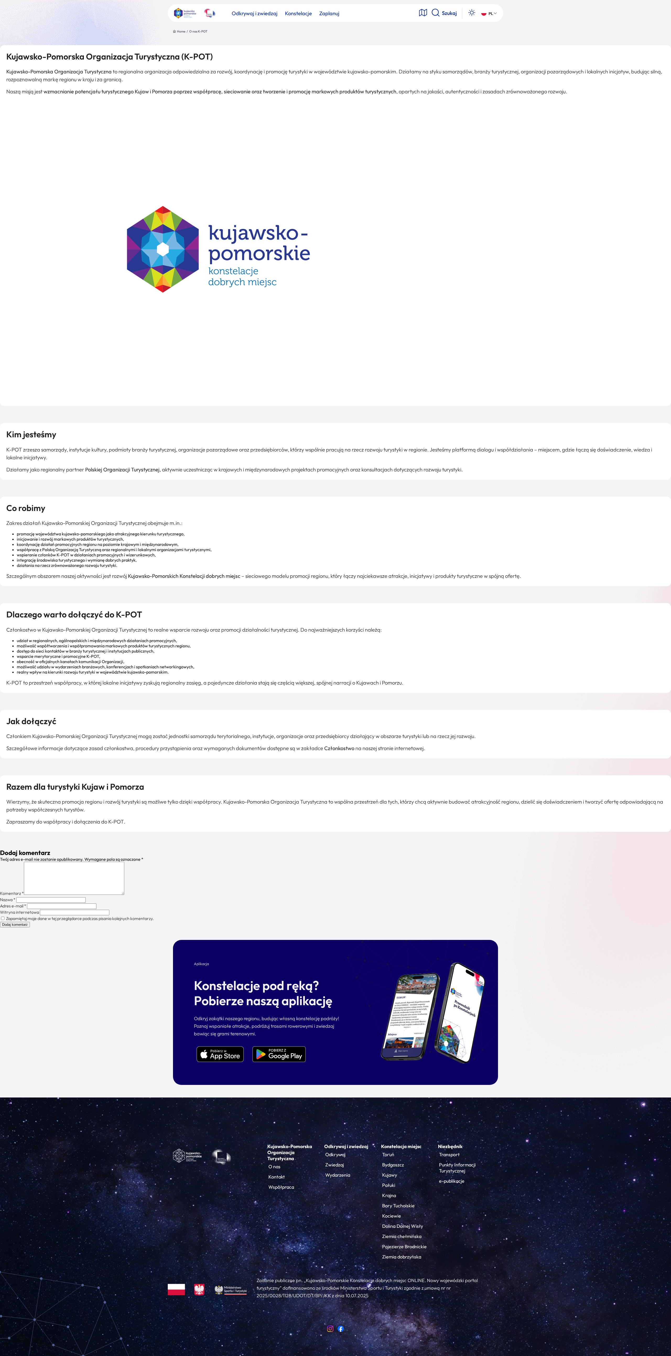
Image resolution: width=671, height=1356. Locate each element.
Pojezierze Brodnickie (404, 1247)
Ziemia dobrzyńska (401, 1257)
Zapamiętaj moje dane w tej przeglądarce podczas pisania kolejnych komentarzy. (80, 918)
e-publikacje (451, 1181)
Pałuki (388, 1185)
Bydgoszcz (393, 1165)
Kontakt (276, 1177)
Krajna (389, 1195)
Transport (449, 1154)
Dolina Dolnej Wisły (402, 1226)
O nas (274, 1167)
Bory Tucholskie (398, 1206)
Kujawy (389, 1175)
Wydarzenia (337, 1175)
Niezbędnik (450, 1146)
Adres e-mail (13, 905)
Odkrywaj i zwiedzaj (346, 1146)
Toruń (388, 1154)
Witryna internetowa (19, 912)
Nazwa (7, 899)
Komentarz (12, 893)
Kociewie (391, 1216)
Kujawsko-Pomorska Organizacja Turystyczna (289, 1152)
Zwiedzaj (334, 1165)
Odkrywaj (335, 1154)
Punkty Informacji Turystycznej (457, 1168)
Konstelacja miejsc (401, 1146)
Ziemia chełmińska (401, 1236)
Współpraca (281, 1187)
